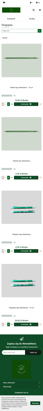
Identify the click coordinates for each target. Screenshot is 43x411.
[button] (37, 2)
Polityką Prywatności (7, 399)
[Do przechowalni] (40, 104)
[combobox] (21, 31)
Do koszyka (25, 104)
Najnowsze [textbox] (6, 31)
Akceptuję (35, 403)
